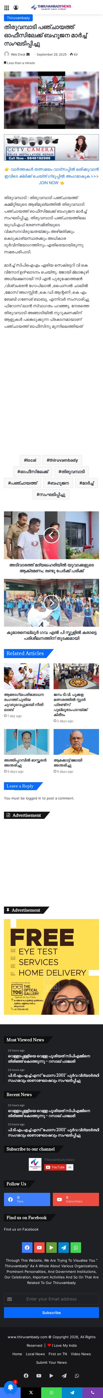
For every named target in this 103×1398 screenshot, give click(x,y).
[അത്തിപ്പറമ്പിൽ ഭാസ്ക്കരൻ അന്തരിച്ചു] (26, 742)
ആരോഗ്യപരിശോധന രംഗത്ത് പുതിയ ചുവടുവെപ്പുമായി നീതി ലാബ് (24, 702)
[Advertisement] (51, 392)
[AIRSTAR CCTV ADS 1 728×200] (51, 147)
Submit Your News (51, 1362)
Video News (81, 1354)
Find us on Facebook (21, 1229)
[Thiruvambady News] (51, 7)
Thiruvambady (18, 18)
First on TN (58, 1354)
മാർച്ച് (87, 483)
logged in (33, 798)
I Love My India (64, 1345)
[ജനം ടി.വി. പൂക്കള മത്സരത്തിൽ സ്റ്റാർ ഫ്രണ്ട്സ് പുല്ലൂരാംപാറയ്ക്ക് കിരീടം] (76, 676)
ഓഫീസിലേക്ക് (34, 471)
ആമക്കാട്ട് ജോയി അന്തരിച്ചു (68, 762)
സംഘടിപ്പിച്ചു (52, 494)
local (31, 460)
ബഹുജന (59, 483)
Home (17, 1354)
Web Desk (18, 54)
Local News (35, 1354)
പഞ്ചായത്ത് (24, 483)
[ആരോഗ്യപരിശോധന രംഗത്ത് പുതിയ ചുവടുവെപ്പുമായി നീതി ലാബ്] (26, 676)
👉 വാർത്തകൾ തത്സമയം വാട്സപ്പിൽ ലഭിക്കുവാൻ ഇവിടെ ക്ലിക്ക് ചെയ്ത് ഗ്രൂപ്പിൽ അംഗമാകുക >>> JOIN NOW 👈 (51, 176)
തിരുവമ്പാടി (73, 471)
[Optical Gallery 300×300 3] (51, 1013)
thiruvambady (63, 460)
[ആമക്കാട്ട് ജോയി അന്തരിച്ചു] (76, 742)
